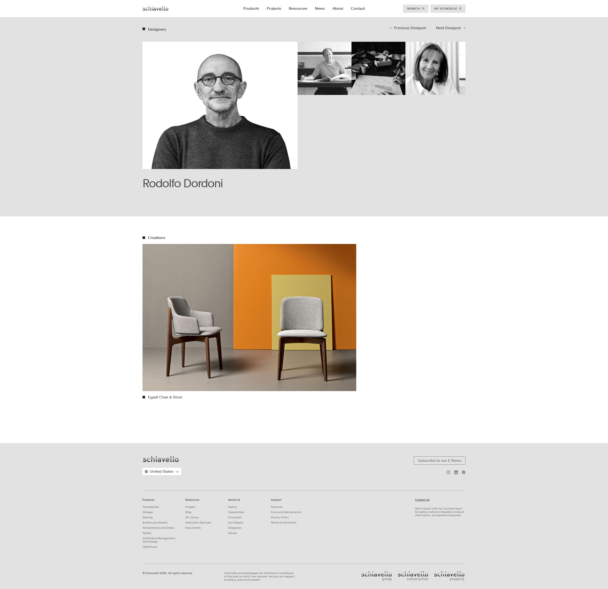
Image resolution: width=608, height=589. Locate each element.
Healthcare (149, 546)
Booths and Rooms (154, 522)
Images (190, 507)
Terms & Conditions (283, 522)
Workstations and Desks (158, 527)
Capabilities (236, 512)
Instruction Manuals (198, 522)
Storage (147, 512)
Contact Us (422, 500)
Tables (146, 533)
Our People (235, 522)
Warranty (277, 507)
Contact (358, 8)
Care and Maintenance (286, 512)
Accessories (150, 507)
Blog (188, 512)
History (232, 507)
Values (232, 533)
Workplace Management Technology (158, 540)
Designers (235, 527)
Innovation (235, 517)
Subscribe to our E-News (439, 460)
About (337, 8)
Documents (193, 527)
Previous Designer (410, 28)
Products (251, 8)
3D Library (192, 517)
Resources (298, 8)
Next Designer (448, 28)
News (320, 8)
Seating (147, 517)
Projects (274, 8)
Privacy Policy (280, 517)
